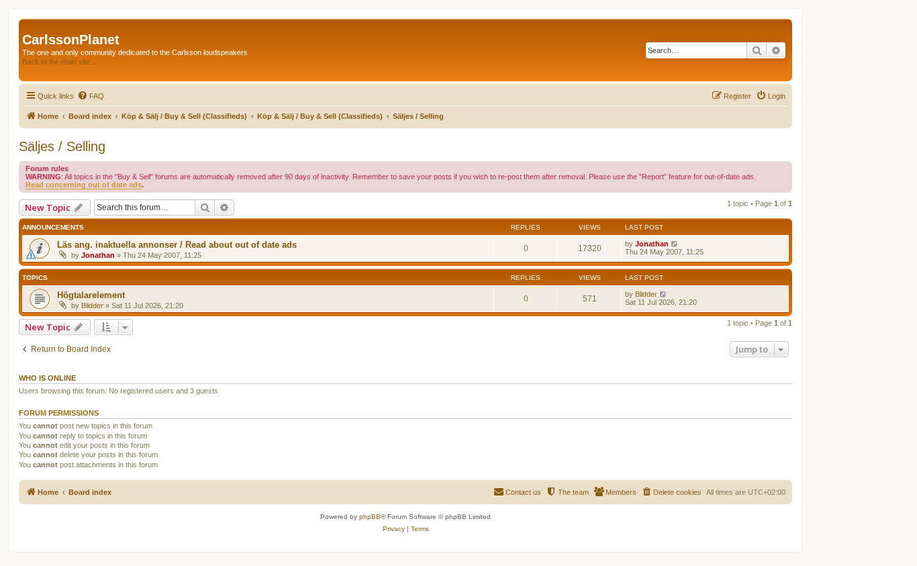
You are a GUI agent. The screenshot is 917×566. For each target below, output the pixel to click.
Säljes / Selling (62, 146)
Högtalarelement (91, 295)
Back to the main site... (59, 62)
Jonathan (98, 255)
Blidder (92, 305)
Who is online (47, 378)
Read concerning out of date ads (84, 185)
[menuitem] (90, 96)
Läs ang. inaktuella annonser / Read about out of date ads (177, 245)
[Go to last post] (675, 244)
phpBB (370, 516)
